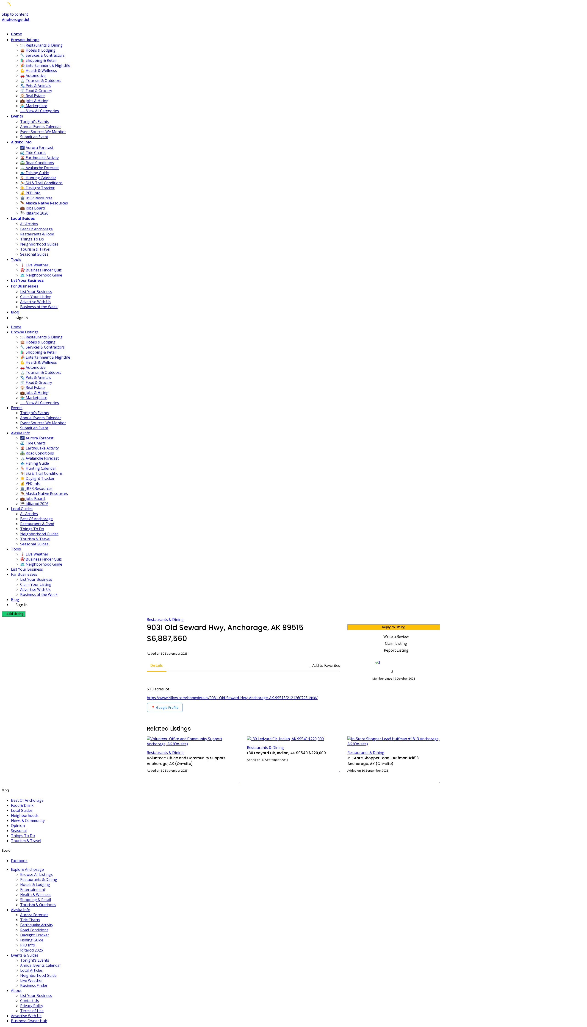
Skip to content (15, 14)
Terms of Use (32, 1010)
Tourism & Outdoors (38, 904)
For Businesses (24, 286)
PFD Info (27, 945)
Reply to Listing (393, 627)
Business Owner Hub (29, 1020)
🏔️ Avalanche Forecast (39, 167)
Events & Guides (25, 955)
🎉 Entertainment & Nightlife (45, 65)
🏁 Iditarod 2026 (34, 213)
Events (17, 116)
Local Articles (31, 970)
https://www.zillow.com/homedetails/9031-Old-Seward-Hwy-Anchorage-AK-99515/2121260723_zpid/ (232, 697)
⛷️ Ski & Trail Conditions (41, 182)
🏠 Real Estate (32, 95)
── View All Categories (39, 110)
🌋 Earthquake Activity (39, 157)
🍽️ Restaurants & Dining (41, 45)
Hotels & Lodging (35, 884)
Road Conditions (34, 929)
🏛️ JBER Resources (36, 198)
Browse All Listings (36, 874)
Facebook (19, 860)
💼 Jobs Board (32, 208)
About (16, 990)
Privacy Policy (31, 1005)
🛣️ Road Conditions (37, 162)
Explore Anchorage (27, 869)
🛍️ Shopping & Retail (38, 60)
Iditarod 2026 (31, 950)
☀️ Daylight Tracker (37, 187)
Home (16, 34)
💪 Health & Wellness (38, 70)
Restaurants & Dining (165, 619)
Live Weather (31, 980)
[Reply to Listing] (233, 780)
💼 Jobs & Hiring (34, 100)
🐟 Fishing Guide (34, 172)
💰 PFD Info (30, 192)
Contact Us (29, 1000)
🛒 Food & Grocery (36, 90)
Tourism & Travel (35, 249)
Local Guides (23, 218)
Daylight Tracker (34, 935)
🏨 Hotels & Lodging (37, 50)
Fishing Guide (31, 940)
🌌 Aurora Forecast (36, 147)
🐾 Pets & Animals (35, 85)
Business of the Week (39, 306)
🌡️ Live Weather (34, 265)
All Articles (29, 223)
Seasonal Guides (34, 254)
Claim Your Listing (35, 296)
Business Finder (33, 985)
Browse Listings (25, 39)
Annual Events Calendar (40, 126)
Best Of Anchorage (36, 229)
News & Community (28, 820)
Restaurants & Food (37, 234)
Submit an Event (34, 136)
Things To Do (32, 239)
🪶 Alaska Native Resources (44, 203)
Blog (15, 312)
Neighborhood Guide (38, 975)
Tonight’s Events (34, 121)
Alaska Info (21, 142)
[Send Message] (348, 686)
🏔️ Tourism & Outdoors (40, 80)
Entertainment (32, 889)
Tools (16, 259)
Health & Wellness (35, 894)
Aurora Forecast (34, 914)
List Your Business (27, 280)
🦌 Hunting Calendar (38, 177)
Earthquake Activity (36, 924)
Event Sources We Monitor (43, 131)
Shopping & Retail (35, 899)
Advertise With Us (35, 301)
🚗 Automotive (33, 75)
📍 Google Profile (164, 707)
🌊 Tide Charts (33, 152)
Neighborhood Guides (39, 244)
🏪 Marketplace (33, 105)
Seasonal (19, 830)
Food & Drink (22, 805)
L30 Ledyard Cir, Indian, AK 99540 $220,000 (286, 753)
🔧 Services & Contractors (42, 55)
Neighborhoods (25, 815)
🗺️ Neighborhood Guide (41, 275)
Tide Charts (30, 919)
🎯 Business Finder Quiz (41, 270)
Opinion (18, 825)
